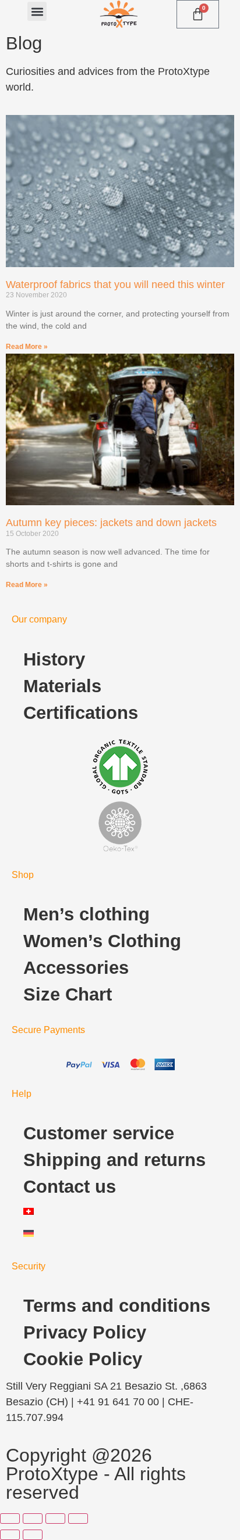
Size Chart (67, 994)
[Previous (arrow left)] (10, 1535)
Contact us (69, 1186)
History (54, 659)
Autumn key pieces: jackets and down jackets (111, 522)
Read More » (27, 347)
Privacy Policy (84, 1332)
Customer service (98, 1133)
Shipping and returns (114, 1160)
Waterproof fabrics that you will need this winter (115, 284)
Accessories (76, 968)
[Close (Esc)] (78, 1518)
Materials (62, 686)
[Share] (55, 1518)
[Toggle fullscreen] (33, 1518)
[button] (37, 11)
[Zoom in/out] (10, 1518)
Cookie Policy (82, 1359)
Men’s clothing (86, 914)
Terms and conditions (116, 1306)
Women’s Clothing (102, 941)
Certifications (80, 713)
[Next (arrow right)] (33, 1535)
